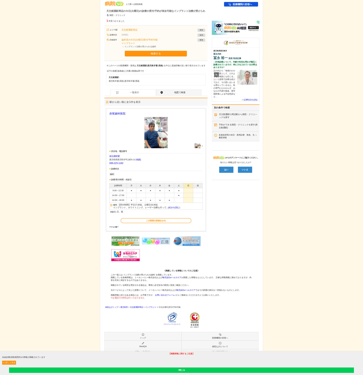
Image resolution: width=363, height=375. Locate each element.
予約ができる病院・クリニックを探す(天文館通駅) (238, 126)
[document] (156, 169)
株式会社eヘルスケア (171, 277)
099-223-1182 (116, 163)
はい (226, 169)
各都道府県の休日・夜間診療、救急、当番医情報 (237, 136)
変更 (201, 30)
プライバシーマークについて (172, 324)
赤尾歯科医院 (117, 113)
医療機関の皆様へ (242, 4)
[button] (216, 74)
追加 (201, 35)
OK (181, 370)
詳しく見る (10, 363)
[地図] (138, 159)
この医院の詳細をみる (156, 220)
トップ (143, 338)
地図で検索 (179, 92)
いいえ (245, 169)
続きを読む (174, 207)
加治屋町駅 (114, 156)
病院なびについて (220, 346)
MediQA (143, 346)
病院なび (114, 2)
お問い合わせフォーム (165, 295)
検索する (156, 53)
